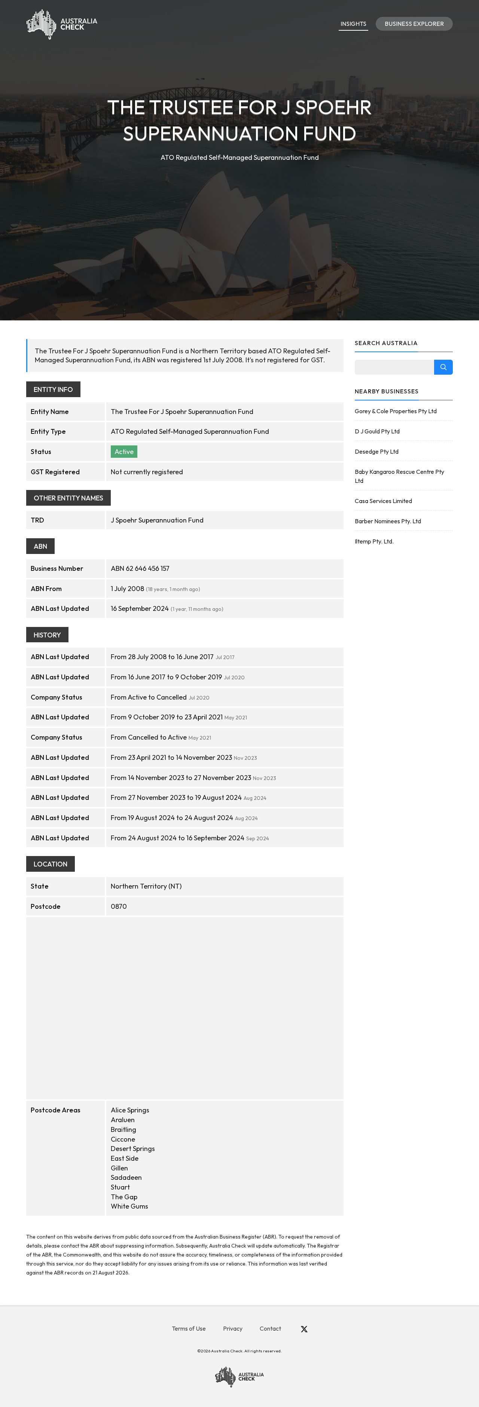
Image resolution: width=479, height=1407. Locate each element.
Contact (270, 1328)
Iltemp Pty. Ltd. (374, 541)
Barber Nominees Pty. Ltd (388, 521)
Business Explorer (414, 23)
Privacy (232, 1328)
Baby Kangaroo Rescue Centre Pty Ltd (399, 476)
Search (443, 367)
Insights (353, 23)
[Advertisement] (239, 219)
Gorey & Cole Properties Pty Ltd (396, 411)
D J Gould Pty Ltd (377, 431)
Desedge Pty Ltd (377, 451)
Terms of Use (189, 1328)
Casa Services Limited (383, 501)
